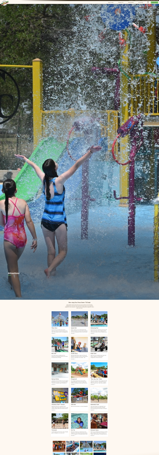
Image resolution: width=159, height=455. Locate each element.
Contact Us (131, 0)
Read (53, 333)
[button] (67, 319)
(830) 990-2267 (138, 0)
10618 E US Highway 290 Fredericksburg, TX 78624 (150, 0)
